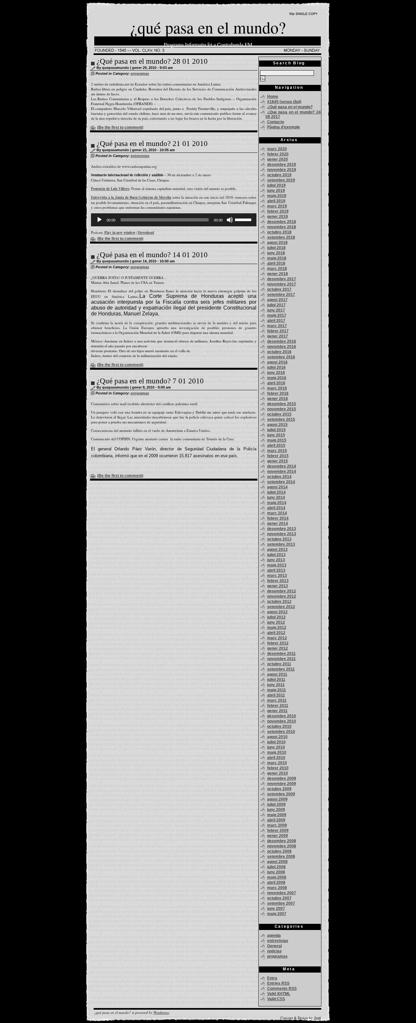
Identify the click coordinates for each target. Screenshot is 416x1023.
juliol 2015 (276, 430)
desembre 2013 (281, 528)
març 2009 (277, 825)
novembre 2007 (281, 893)
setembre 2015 (281, 419)
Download (146, 232)
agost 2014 (277, 487)
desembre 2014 (281, 466)
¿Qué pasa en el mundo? (290, 107)
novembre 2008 (281, 846)
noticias (274, 951)
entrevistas (140, 156)
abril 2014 (276, 508)
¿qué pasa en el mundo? (208, 27)
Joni (317, 1017)
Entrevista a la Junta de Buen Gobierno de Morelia (131, 197)
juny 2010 (276, 747)
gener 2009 (277, 835)
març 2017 (277, 326)
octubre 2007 (279, 898)
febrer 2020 (278, 154)
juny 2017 (276, 310)
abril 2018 (276, 263)
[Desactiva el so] (230, 220)
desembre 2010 (281, 716)
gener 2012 (277, 648)
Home (272, 96)
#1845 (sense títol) (284, 102)
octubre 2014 (279, 476)
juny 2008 (276, 872)
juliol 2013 (276, 554)
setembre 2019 (281, 180)
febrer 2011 (277, 705)
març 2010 (277, 763)
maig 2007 (276, 913)
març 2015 (277, 450)
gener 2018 (277, 274)
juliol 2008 (276, 867)
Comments (282, 988)
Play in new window (120, 232)
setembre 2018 (281, 237)
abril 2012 (276, 633)
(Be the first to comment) (120, 127)
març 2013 (277, 575)
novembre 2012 (281, 596)
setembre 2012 (281, 606)
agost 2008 (277, 861)
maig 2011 (276, 690)
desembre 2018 (281, 221)
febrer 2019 (278, 211)
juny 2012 (276, 622)
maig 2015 (276, 440)
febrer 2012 (278, 643)
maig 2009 (276, 815)
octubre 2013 (279, 539)
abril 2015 (276, 445)
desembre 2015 (281, 404)
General (274, 946)
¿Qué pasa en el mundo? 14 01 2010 (152, 255)
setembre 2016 (281, 357)
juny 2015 (276, 435)
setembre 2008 (281, 856)
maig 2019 (276, 195)
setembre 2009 (281, 794)
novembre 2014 (281, 471)
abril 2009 (276, 820)
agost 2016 (277, 362)
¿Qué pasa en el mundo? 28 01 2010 (152, 61)
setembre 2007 (281, 903)
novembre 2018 (281, 227)
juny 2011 (276, 685)
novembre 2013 (281, 534)
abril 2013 (276, 570)
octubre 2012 (279, 601)
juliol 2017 (276, 305)
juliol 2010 (276, 742)
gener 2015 (277, 461)
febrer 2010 (278, 768)
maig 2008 (276, 877)
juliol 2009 (276, 804)
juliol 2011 (276, 679)
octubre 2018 (279, 232)
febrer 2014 (278, 518)
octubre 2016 (279, 352)
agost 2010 (277, 737)
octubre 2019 (279, 175)
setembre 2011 (281, 669)
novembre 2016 (281, 346)
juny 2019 (276, 190)
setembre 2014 (281, 482)
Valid (278, 993)
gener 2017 (277, 336)
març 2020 (277, 149)
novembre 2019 (281, 169)
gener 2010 (277, 773)
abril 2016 (276, 383)
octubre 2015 (279, 414)
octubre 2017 (279, 289)
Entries (278, 983)
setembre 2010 (281, 731)
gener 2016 (277, 398)
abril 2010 (276, 757)
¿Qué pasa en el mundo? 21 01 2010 (152, 144)
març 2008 (277, 887)
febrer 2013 (278, 580)
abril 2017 (276, 320)
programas (140, 73)
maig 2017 (276, 315)
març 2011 (277, 700)
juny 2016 (276, 372)
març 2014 (277, 513)
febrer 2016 (278, 393)
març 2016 (277, 388)
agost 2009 (277, 799)
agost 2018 (277, 242)
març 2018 (277, 268)
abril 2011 (276, 695)
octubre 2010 (279, 726)
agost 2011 (277, 674)
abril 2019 (276, 201)
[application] (173, 219)
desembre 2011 (281, 653)
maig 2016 (276, 378)
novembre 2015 (281, 409)
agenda (274, 935)
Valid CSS (276, 999)
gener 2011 (277, 711)
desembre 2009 (281, 778)
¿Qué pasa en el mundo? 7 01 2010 (150, 381)
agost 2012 (277, 612)
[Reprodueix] (99, 220)
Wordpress (161, 1012)
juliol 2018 (276, 248)
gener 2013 (277, 586)
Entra (272, 978)
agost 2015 (277, 424)
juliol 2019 (276, 185)
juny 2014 (276, 497)
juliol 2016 (276, 367)
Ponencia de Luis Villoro (110, 188)
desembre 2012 (281, 591)
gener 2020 (277, 159)
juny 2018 (276, 253)
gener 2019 (277, 216)
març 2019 (277, 206)
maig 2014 (276, 502)
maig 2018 (276, 258)
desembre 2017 (281, 279)
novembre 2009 (281, 783)
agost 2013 (277, 549)
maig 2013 (276, 565)
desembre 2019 (281, 164)
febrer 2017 (278, 331)
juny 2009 (276, 809)
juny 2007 (276, 908)
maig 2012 (276, 627)
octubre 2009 (279, 789)
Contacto (275, 122)
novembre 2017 (281, 284)
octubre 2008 (279, 851)
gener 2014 (277, 523)
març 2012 (277, 638)
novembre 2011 (281, 659)
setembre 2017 (281, 294)
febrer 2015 (278, 456)
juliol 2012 (276, 617)
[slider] (244, 219)
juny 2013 (276, 560)
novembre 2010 (281, 721)
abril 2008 (276, 882)
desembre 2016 (281, 341)
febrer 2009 (278, 830)
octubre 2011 (279, 664)
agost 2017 (277, 300)
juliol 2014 (276, 492)
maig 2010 (276, 752)
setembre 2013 (281, 544)
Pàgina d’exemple (283, 127)
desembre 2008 (281, 841)
